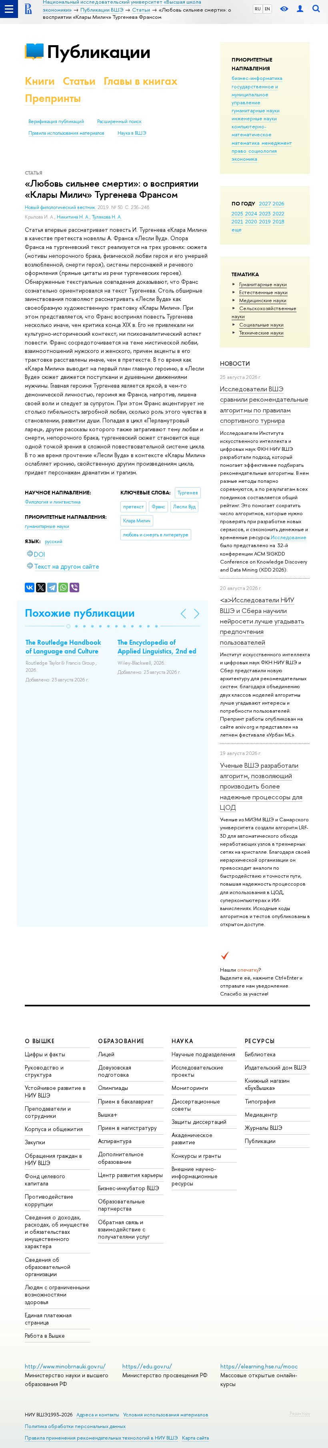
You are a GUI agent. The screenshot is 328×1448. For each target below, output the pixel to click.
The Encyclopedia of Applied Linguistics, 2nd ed (157, 646)
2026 (278, 203)
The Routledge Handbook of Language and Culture (63, 646)
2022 (278, 213)
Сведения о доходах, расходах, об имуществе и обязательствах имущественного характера (57, 1231)
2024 (251, 213)
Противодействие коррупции (49, 1200)
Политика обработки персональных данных (75, 1426)
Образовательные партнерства (121, 1204)
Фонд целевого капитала (45, 1179)
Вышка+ (108, 1114)
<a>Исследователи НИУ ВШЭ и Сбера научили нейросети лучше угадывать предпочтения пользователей (262, 620)
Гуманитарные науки (263, 284)
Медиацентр (261, 1114)
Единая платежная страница (48, 1318)
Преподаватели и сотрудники (48, 1112)
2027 (265, 203)
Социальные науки (261, 324)
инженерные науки (254, 118)
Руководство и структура (44, 1071)
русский (53, 541)
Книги (40, 81)
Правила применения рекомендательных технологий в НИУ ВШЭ (101, 1437)
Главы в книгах (141, 81)
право (239, 150)
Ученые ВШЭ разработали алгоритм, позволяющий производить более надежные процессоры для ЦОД (261, 786)
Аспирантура (115, 1141)
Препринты (53, 98)
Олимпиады (113, 1087)
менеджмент (277, 142)
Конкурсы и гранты (196, 1155)
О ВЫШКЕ (40, 1041)
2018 (278, 221)
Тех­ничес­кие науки (261, 332)
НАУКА (183, 1041)
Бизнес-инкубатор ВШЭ (128, 1188)
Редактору (300, 1413)
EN (267, 9)
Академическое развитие (192, 1138)
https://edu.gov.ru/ (147, 1366)
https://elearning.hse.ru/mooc (259, 1366)
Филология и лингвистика (52, 502)
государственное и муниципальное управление (255, 94)
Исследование (288, 537)
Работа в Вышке (45, 1335)
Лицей (106, 1054)
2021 (237, 221)
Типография (260, 1101)
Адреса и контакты (97, 1414)
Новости (235, 363)
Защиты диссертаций (199, 1121)
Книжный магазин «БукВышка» (267, 1084)
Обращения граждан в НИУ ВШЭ (53, 1159)
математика (246, 142)
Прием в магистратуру (127, 1127)
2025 (237, 213)
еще (237, 229)
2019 (265, 221)
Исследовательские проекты (197, 1071)
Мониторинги (190, 1087)
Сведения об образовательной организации (47, 1267)
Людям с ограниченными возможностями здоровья (57, 1294)
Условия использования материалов (165, 1414)
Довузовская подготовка (114, 1071)
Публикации (98, 51)
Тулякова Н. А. (107, 217)
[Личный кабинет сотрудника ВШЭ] (300, 9)
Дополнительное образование (121, 1157)
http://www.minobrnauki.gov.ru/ (65, 1366)
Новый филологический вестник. (61, 207)
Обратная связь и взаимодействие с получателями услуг (124, 1229)
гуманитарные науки (256, 110)
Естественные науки (263, 292)
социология (262, 150)
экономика (244, 158)
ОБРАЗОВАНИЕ (121, 1041)
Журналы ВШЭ (263, 1127)
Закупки (35, 1142)
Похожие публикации (80, 613)
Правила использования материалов (66, 133)
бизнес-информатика (257, 78)
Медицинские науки (262, 300)
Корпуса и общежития (54, 1129)
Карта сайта (195, 1437)
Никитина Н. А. (73, 217)
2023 (265, 213)
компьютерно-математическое (252, 130)
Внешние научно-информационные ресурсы (195, 1176)
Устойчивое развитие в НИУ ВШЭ (55, 1091)
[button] (68, 626)
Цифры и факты (45, 1054)
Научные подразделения (203, 1054)
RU (258, 9)
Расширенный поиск (119, 121)
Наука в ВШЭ (132, 133)
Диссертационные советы (196, 1104)
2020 (251, 221)
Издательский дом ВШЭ (275, 1067)
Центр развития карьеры (130, 1175)
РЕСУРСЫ (260, 1041)
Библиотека (260, 1054)
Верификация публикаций (56, 121)
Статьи (79, 81)
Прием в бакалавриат (126, 1101)
